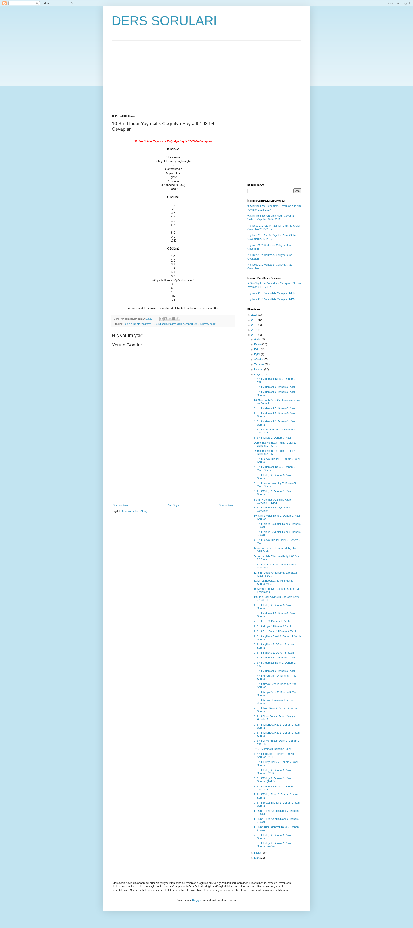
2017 (254, 314)
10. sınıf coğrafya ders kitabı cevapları (173, 324)
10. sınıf (127, 324)
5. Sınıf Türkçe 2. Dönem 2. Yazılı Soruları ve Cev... (273, 845)
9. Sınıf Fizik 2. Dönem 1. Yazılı (272, 621)
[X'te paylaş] (170, 319)
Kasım (258, 344)
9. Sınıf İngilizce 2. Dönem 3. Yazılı (274, 652)
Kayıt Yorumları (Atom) (134, 511)
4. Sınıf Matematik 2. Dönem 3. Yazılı (275, 408)
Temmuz (259, 364)
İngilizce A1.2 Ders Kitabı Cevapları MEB (271, 299)
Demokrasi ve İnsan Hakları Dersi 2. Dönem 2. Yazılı (275, 452)
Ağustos (259, 359)
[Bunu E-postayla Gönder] (161, 319)
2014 (254, 329)
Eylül (257, 354)
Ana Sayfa (174, 505)
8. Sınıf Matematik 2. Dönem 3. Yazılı (275, 387)
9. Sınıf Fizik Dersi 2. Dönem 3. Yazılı (275, 631)
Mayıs (258, 374)
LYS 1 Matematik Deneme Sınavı (273, 748)
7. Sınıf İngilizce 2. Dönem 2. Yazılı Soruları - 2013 (274, 755)
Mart (257, 857)
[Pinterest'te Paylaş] (178, 319)
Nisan (258, 852)
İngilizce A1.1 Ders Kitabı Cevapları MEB (271, 293)
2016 (254, 320)
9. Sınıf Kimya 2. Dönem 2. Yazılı (272, 626)
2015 (254, 324)
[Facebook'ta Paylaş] (174, 319)
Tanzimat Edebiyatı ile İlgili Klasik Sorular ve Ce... (273, 582)
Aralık (258, 339)
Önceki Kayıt (226, 505)
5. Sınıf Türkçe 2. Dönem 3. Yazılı (273, 437)
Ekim (257, 349)
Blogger (196, 900)
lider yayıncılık (208, 324)
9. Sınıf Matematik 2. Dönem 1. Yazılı (275, 657)
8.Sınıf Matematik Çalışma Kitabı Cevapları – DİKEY (272, 501)
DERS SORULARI (164, 21)
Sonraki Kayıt (120, 505)
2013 (196, 324)
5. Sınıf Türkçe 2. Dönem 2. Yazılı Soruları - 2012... (273, 772)
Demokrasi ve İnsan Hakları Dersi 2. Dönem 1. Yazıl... (275, 444)
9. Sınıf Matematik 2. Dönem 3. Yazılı (275, 670)
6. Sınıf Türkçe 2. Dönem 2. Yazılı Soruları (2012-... (273, 780)
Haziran (259, 369)
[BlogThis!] (165, 319)
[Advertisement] (148, 77)
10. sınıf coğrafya (142, 324)
